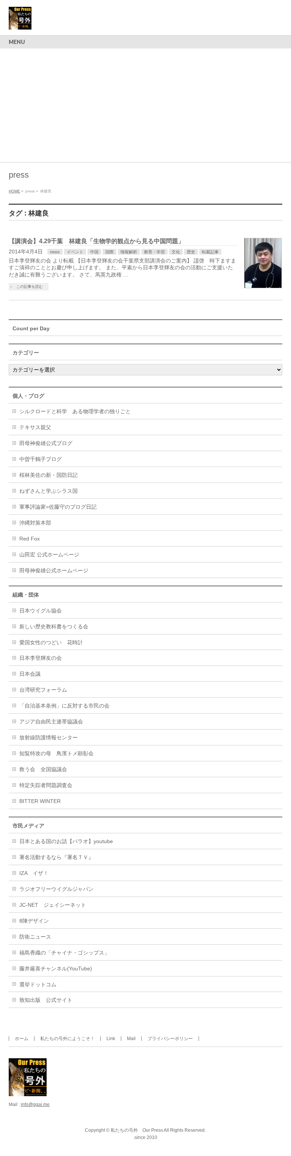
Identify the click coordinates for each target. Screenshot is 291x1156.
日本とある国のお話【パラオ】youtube (66, 841)
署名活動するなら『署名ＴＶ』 (56, 857)
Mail (131, 1038)
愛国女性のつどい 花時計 (51, 642)
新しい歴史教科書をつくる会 (53, 626)
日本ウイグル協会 (40, 611)
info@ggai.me (35, 1104)
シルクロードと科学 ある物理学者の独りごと (75, 411)
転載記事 (210, 252)
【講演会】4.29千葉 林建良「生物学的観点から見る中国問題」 (96, 241)
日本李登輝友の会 (40, 658)
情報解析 (128, 252)
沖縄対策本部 (35, 523)
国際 (109, 252)
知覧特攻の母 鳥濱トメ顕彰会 (56, 753)
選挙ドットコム (37, 984)
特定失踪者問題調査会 (45, 785)
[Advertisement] (145, 105)
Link (110, 1038)
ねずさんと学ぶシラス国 (48, 491)
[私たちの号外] (20, 21)
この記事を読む (29, 286)
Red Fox (29, 539)
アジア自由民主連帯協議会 (51, 722)
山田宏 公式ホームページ (49, 554)
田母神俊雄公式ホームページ (53, 570)
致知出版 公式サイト (45, 1000)
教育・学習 (154, 252)
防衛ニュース (35, 937)
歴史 (191, 252)
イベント (75, 252)
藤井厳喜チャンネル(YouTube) (55, 968)
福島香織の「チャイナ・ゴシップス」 (64, 953)
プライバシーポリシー (170, 1038)
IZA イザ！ (33, 873)
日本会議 (30, 674)
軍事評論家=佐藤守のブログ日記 (58, 507)
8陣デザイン (34, 921)
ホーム (21, 1038)
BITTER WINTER (40, 801)
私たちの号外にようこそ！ (67, 1038)
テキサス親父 (35, 427)
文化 (176, 252)
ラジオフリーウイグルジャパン (56, 889)
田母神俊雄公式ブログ (45, 443)
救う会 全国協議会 (43, 769)
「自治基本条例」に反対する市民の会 (64, 706)
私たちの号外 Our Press (137, 1130)
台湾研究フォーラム (43, 690)
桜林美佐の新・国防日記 (48, 475)
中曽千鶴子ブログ (40, 459)
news (55, 252)
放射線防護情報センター (48, 737)
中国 (94, 252)
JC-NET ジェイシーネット (52, 905)
